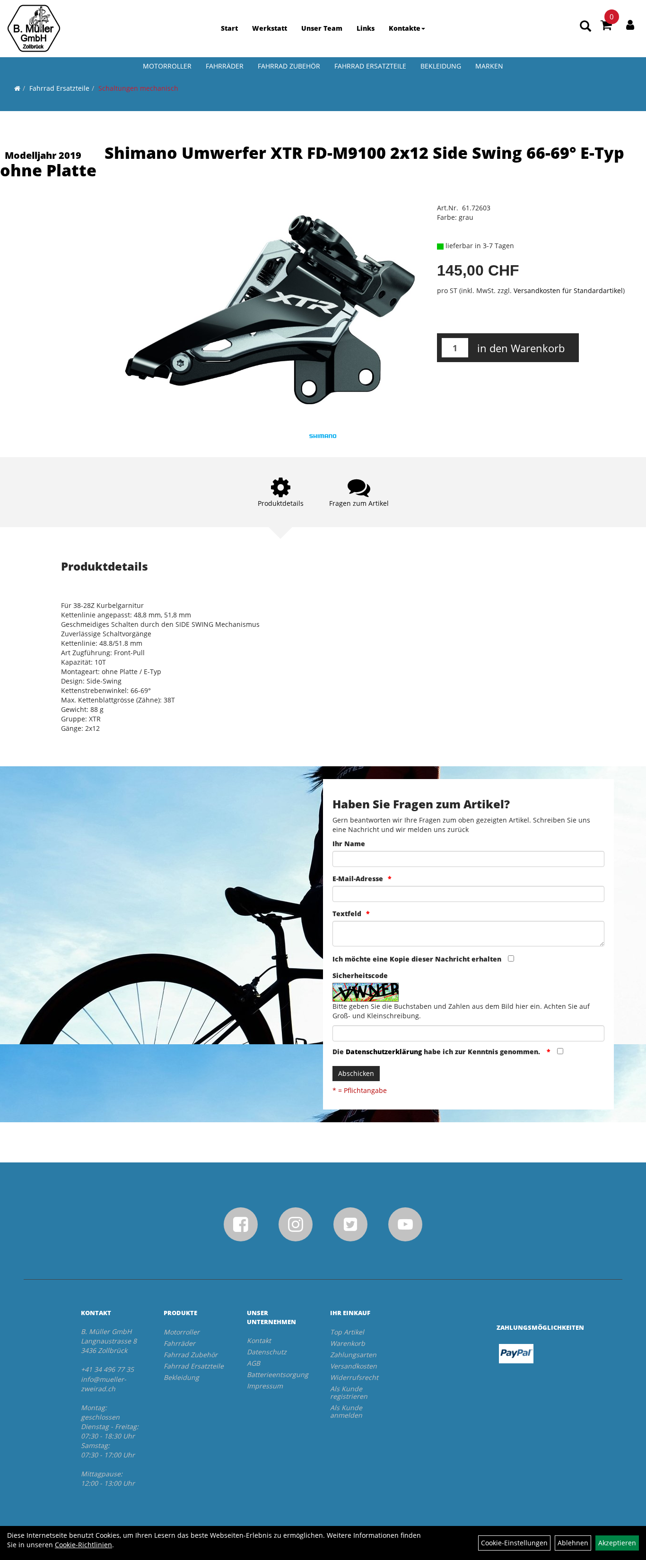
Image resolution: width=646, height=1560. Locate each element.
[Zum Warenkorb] (606, 26)
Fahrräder (225, 65)
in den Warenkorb (521, 348)
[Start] (17, 88)
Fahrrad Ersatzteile (370, 65)
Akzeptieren (617, 1542)
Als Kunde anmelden (346, 1411)
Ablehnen (573, 1542)
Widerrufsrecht (354, 1377)
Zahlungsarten (353, 1354)
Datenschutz (267, 1351)
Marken (489, 65)
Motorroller (167, 65)
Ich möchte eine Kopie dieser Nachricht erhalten (416, 958)
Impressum (265, 1385)
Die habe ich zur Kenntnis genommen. (437, 1051)
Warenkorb (347, 1343)
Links (366, 28)
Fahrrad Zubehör (289, 65)
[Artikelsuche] (585, 27)
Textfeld (346, 913)
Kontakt (259, 1340)
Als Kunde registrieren (348, 1392)
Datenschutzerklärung (384, 1051)
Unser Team (321, 28)
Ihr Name (348, 843)
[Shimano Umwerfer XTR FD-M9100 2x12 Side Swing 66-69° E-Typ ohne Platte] (269, 311)
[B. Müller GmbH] (34, 28)
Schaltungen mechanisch (138, 88)
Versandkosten (353, 1365)
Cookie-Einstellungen (514, 1542)
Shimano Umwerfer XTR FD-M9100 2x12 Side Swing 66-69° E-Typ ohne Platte (312, 161)
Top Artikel (347, 1331)
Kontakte (404, 28)
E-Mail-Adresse (357, 878)
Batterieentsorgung (277, 1374)
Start (229, 28)
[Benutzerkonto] (630, 24)
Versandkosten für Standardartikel (568, 290)
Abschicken (356, 1073)
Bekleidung (440, 65)
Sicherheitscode (360, 975)
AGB (253, 1363)
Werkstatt (269, 28)
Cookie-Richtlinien (83, 1544)
